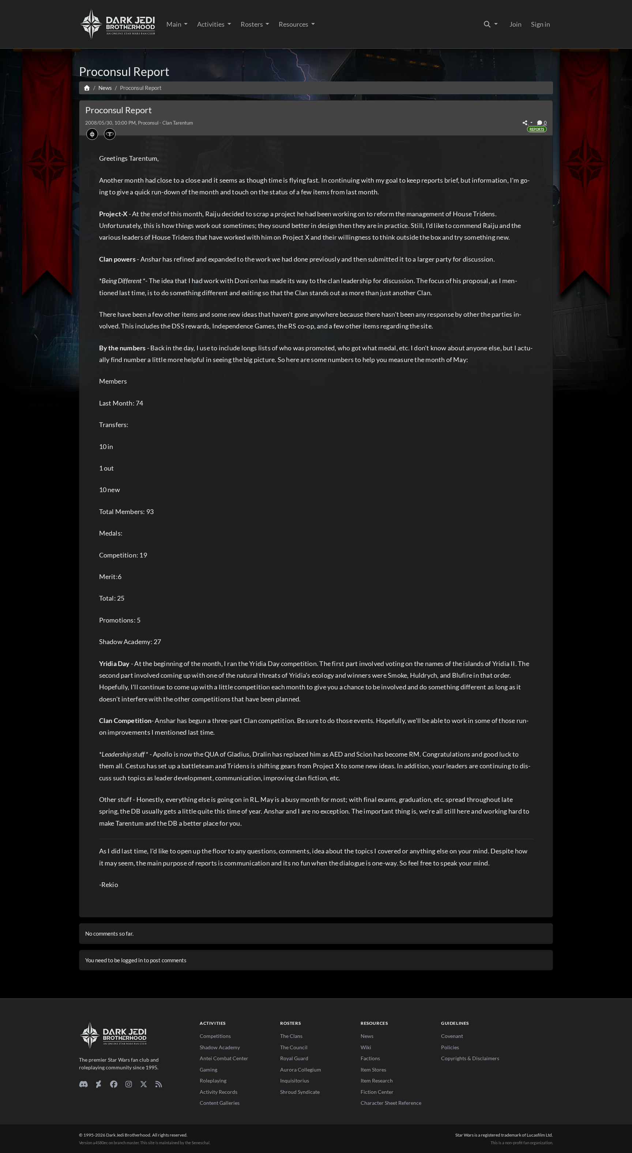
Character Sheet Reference (391, 1103)
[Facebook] (113, 1083)
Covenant (452, 1036)
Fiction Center (377, 1092)
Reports (537, 129)
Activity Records (218, 1092)
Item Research (377, 1080)
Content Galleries (220, 1103)
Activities (211, 24)
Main (174, 24)
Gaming (208, 1069)
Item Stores (373, 1069)
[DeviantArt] (98, 1083)
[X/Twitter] (143, 1083)
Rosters (252, 24)
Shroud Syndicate (300, 1092)
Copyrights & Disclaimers (470, 1058)
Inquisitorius (294, 1080)
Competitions (215, 1036)
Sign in (540, 24)
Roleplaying (213, 1080)
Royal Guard (294, 1058)
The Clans (291, 1036)
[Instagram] (128, 1083)
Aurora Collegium (300, 1069)
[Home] (86, 87)
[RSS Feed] (158, 1083)
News (367, 1036)
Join (515, 24)
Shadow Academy (220, 1047)
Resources (294, 24)
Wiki (366, 1047)
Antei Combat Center (224, 1058)
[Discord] (83, 1083)
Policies (450, 1047)
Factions (370, 1058)
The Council (294, 1047)
